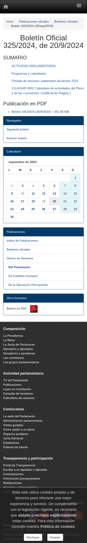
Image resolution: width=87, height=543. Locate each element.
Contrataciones (13, 474)
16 (12, 201)
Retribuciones (12, 483)
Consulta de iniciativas (18, 393)
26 (43, 209)
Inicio (9, 21)
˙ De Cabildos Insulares (22, 276)
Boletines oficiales (66, 21)
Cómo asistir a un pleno (19, 429)
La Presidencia (13, 335)
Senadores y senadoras (19, 353)
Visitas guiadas (13, 425)
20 (54, 201)
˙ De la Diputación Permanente (27, 284)
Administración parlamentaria (22, 420)
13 (54, 193)
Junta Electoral (13, 438)
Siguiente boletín (18, 129)
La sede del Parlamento (19, 416)
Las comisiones (13, 357)
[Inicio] (5, 6)
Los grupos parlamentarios (21, 362)
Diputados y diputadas (18, 349)
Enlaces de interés (15, 447)
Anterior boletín (17, 138)
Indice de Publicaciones (22, 240)
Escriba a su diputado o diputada (25, 469)
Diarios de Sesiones (20, 258)
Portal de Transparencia (19, 465)
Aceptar (55, 537)
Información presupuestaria (21, 478)
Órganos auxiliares (15, 434)
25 (33, 209)
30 (12, 217)
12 (43, 193)
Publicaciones (12, 384)
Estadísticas (11, 442)
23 (12, 209)
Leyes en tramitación (17, 389)
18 (33, 201)
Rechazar (33, 537)
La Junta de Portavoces (19, 344)
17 (22, 201)
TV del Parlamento (15, 380)
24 (22, 209)
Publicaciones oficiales (34, 21)
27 (54, 209)
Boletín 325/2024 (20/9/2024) (31, 111)
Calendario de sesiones (19, 398)
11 (33, 193)
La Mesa (9, 340)
